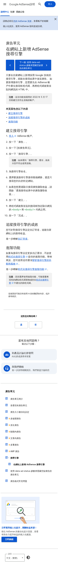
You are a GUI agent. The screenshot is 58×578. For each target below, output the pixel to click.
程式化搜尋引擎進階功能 (31, 269)
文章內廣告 (15, 438)
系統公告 (20, 12)
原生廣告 (14, 425)
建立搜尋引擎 (15, 113)
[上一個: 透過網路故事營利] (10, 65)
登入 (11, 136)
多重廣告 (14, 444)
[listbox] (15, 558)
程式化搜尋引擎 (16, 256)
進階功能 (13, 121)
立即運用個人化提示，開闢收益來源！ (19, 527)
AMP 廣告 (14, 451)
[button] (4, 4)
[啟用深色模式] (28, 557)
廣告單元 (10, 391)
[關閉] (55, 19)
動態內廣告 (15, 431)
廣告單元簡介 (16, 399)
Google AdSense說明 (22, 4)
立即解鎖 (9, 539)
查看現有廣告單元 (18, 405)
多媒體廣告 (15, 418)
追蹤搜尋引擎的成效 (19, 117)
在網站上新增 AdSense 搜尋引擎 (29, 464)
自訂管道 (22, 238)
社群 (12, 12)
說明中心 (5, 12)
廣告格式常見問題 (18, 481)
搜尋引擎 (14, 458)
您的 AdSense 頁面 (22, 21)
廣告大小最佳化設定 (19, 412)
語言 (10, 554)
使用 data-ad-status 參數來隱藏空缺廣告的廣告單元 (31, 473)
